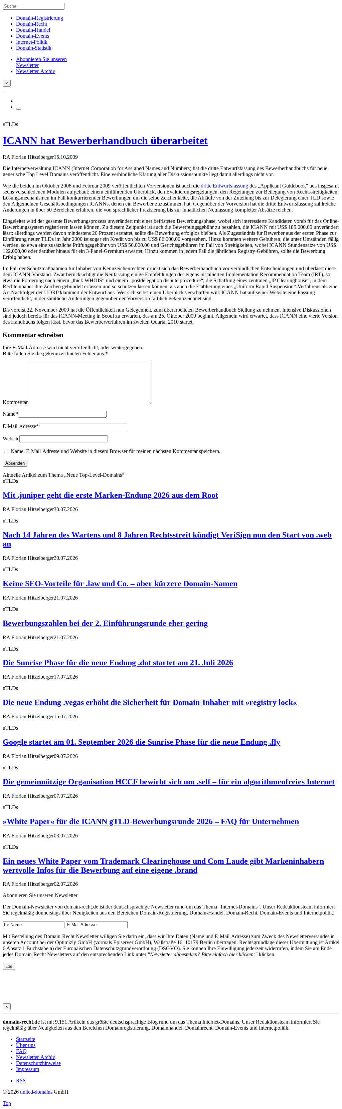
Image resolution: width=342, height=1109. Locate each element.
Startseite (25, 1039)
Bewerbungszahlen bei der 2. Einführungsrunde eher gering (105, 623)
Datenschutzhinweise (38, 1063)
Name (10, 414)
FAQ (21, 1051)
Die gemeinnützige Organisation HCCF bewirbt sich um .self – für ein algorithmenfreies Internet (169, 781)
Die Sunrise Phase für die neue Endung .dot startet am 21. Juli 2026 (118, 662)
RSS (21, 1080)
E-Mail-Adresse (21, 426)
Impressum (27, 1069)
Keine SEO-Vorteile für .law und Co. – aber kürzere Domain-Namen (120, 583)
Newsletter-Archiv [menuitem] (35, 71)
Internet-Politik (31, 42)
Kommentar (15, 402)
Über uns (25, 1045)
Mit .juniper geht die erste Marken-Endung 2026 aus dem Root (110, 495)
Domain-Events (32, 36)
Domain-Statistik (33, 48)
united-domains (36, 1092)
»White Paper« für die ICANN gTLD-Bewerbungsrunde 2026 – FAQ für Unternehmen (151, 821)
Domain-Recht (31, 24)
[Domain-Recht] (3, 89)
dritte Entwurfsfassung (224, 186)
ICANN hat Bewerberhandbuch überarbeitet (105, 140)
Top (7, 1103)
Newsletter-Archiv (35, 1057)
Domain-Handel (33, 30)
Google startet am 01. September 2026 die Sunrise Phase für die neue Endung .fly (141, 742)
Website (11, 438)
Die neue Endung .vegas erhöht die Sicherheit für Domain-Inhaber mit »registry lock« (150, 702)
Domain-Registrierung (39, 18)
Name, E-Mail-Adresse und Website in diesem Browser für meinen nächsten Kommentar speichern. (115, 451)
